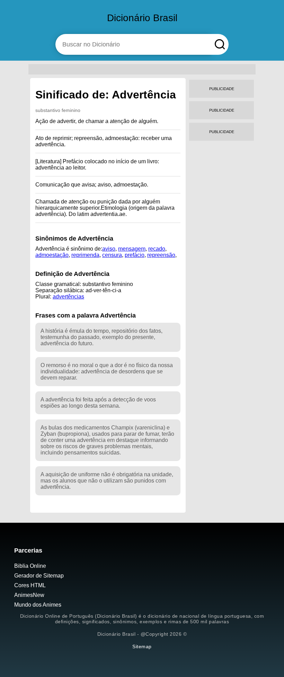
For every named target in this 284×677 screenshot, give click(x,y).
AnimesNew (29, 595)
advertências (68, 297)
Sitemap (142, 646)
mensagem (131, 249)
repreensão (161, 255)
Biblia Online (30, 566)
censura (112, 255)
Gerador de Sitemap (39, 576)
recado (156, 249)
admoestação (52, 255)
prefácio (134, 255)
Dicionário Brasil (142, 17)
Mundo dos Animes (37, 605)
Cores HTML (30, 585)
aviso (108, 249)
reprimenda (85, 255)
